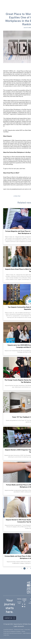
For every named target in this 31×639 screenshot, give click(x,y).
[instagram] (25, 604)
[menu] (28, 3)
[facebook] (22, 604)
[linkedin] (25, 607)
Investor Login (19, 602)
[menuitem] (8, 629)
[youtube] (22, 607)
